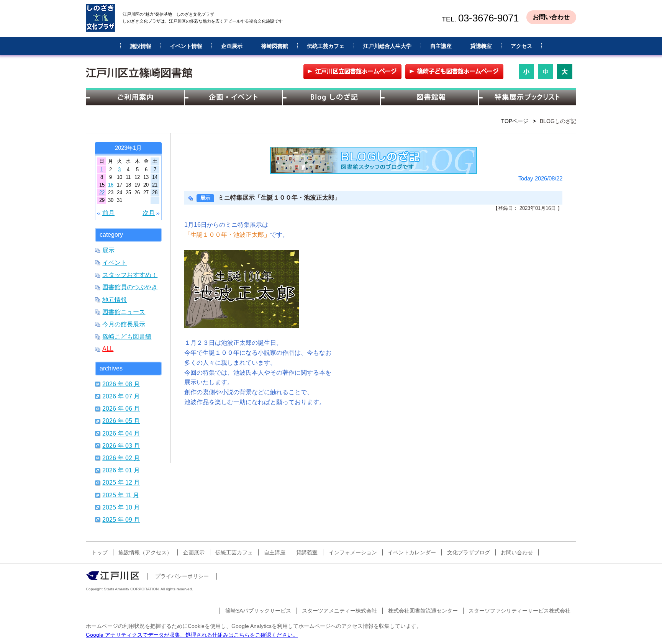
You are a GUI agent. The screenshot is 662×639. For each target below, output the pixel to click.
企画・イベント (233, 97)
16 (110, 185)
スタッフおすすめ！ (129, 274)
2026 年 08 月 (121, 383)
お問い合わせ (551, 17)
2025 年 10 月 (121, 507)
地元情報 (114, 299)
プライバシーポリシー (182, 576)
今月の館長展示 (123, 324)
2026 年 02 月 (121, 457)
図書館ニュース (123, 311)
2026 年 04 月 (121, 433)
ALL (107, 348)
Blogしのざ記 (331, 97)
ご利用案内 (135, 97)
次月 (149, 212)
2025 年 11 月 (120, 495)
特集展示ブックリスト (527, 97)
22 (102, 192)
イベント (114, 262)
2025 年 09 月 (121, 519)
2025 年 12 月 (121, 482)
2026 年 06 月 (121, 408)
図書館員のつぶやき (129, 286)
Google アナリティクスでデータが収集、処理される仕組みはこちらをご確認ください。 (192, 635)
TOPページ (514, 121)
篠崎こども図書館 (126, 336)
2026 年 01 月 (121, 470)
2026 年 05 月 (121, 420)
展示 (108, 250)
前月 (108, 212)
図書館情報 (429, 97)
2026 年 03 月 (121, 445)
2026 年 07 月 (121, 396)
